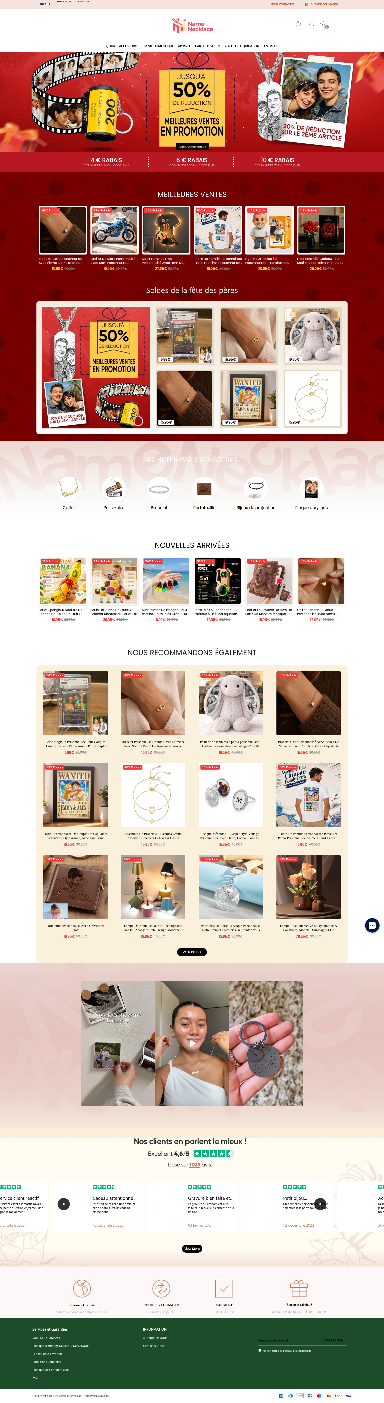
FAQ (35, 1377)
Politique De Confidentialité (50, 1370)
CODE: (121, 165)
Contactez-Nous (153, 1346)
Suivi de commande (324, 4)
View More (192, 1248)
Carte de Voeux (207, 46)
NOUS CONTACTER (282, 4)
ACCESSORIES (129, 46)
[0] (323, 24)
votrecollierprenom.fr (70, 1395)
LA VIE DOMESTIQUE (159, 46)
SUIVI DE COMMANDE (46, 1338)
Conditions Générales (46, 1362)
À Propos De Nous (155, 1338)
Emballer (272, 46)
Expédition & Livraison (47, 1354)
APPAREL (184, 46)
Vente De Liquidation (242, 46)
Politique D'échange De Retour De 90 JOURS (60, 1346)
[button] (64, 1204)
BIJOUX (110, 46)
